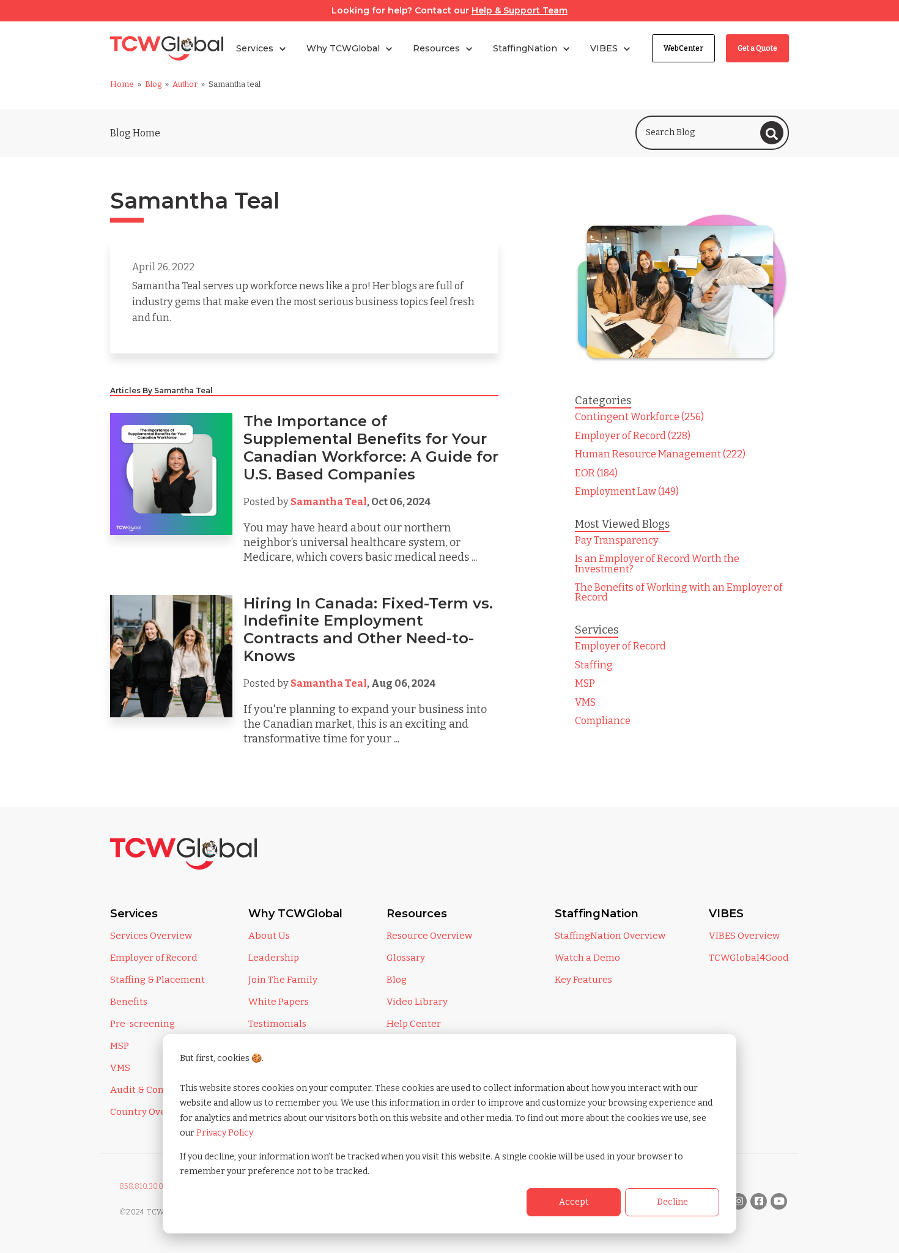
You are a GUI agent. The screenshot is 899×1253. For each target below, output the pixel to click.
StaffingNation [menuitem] (596, 913)
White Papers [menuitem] (278, 1001)
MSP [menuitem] (585, 683)
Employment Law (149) (627, 491)
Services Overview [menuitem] (151, 935)
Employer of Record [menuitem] (620, 646)
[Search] (771, 132)
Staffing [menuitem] (594, 665)
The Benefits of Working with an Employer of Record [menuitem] (679, 592)
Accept (574, 1202)
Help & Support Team (520, 10)
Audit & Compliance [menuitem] (155, 1089)
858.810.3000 (144, 1186)
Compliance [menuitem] (603, 720)
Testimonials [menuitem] (277, 1023)
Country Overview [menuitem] (150, 1111)
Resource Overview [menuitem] (429, 935)
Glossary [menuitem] (406, 957)
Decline (672, 1202)
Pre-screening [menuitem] (142, 1023)
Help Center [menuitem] (414, 1023)
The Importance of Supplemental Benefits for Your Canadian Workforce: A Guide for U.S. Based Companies (370, 447)
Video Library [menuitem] (417, 1001)
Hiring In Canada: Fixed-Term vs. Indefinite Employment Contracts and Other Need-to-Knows (368, 629)
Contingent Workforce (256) (639, 417)
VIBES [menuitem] (726, 913)
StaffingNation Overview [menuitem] (610, 935)
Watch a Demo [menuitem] (587, 957)
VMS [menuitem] (585, 702)
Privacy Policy (224, 1133)
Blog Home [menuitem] (135, 133)
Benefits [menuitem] (128, 1001)
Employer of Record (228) (632, 436)
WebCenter (683, 48)
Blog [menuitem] (397, 979)
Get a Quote (757, 48)
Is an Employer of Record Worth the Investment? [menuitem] (657, 563)
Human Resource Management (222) (660, 454)
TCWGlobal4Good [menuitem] (749, 957)
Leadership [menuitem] (273, 957)
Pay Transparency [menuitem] (617, 540)
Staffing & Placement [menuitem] (157, 979)
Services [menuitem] (134, 913)
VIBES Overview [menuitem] (744, 935)
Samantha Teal (328, 502)
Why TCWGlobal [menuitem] (295, 913)
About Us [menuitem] (269, 935)
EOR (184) (596, 473)
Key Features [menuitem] (583, 979)
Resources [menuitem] (417, 913)
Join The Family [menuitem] (282, 979)
